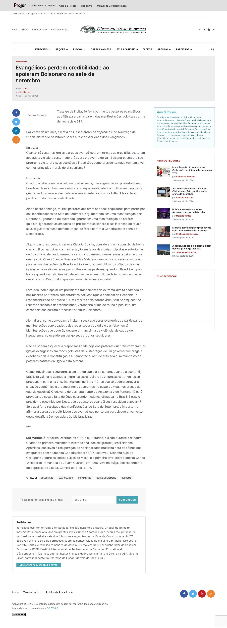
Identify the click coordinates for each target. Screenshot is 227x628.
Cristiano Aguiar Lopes (187, 234)
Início (15, 29)
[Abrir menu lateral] (13, 49)
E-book (78, 49)
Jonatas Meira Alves (186, 252)
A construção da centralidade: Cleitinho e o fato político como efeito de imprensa (190, 191)
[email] (16, 140)
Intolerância (21, 61)
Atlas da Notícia (67, 5)
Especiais (41, 49)
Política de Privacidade (59, 592)
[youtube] (209, 29)
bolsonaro (47, 478)
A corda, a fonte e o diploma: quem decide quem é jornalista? (191, 247)
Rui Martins (24, 92)
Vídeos (147, 49)
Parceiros (182, 49)
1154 (25, 88)
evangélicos (66, 478)
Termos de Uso (32, 592)
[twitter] (204, 29)
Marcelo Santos (183, 216)
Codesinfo (86, 5)
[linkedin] (16, 131)
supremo (126, 478)
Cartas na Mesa (101, 49)
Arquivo (162, 49)
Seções (60, 49)
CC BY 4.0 (52, 608)
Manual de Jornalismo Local (112, 5)
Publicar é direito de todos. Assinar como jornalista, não (188, 211)
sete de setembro (106, 478)
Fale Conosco (39, 29)
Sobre (25, 29)
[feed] (214, 29)
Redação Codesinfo (185, 176)
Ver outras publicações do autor (39, 565)
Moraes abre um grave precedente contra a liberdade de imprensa (191, 229)
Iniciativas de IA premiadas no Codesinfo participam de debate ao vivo (192, 170)
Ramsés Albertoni (184, 197)
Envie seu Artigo (59, 29)
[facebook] (200, 29)
